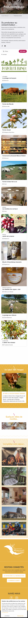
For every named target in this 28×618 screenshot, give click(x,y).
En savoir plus (5, 612)
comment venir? (14, 580)
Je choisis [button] (7, 615)
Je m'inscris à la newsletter (14, 575)
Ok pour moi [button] (20, 615)
